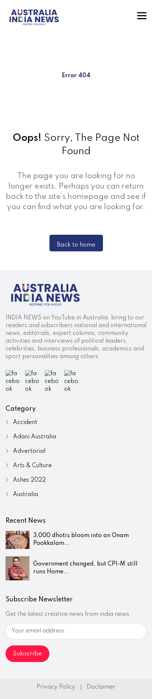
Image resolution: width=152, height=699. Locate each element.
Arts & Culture (32, 466)
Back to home (76, 245)
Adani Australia (34, 437)
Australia (25, 495)
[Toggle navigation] (141, 16)
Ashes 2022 (29, 480)
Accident (25, 422)
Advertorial (29, 451)
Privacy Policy (56, 687)
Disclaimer (101, 687)
